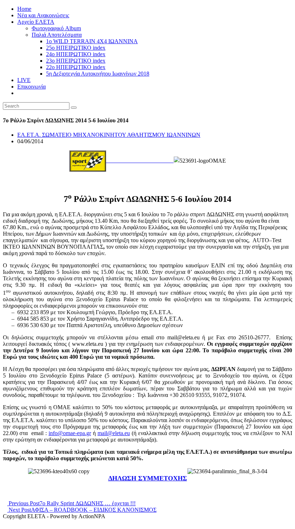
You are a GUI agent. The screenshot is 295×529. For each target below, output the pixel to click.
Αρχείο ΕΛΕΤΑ (35, 22)
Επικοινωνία (31, 86)
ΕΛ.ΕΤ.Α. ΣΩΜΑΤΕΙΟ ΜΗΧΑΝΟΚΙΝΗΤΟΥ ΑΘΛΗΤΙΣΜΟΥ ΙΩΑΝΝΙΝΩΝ (108, 135)
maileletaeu (113, 433)
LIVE (24, 80)
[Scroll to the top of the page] (5, 523)
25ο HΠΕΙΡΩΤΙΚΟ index (75, 48)
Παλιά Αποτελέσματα (57, 35)
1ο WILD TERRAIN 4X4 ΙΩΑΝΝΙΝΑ (92, 41)
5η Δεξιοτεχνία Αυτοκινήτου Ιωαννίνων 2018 (97, 74)
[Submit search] (74, 108)
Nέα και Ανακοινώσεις (43, 15)
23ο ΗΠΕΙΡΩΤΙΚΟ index (75, 61)
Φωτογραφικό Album (56, 28)
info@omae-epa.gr (70, 433)
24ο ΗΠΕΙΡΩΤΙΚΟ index (75, 54)
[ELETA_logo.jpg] (121, 160)
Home (24, 9)
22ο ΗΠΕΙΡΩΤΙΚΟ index (75, 67)
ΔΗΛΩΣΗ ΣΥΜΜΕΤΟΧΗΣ (147, 478)
